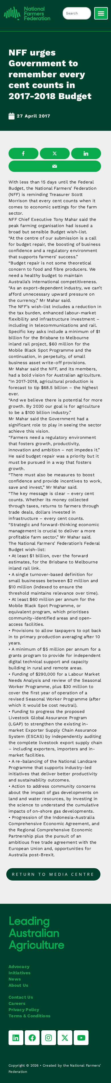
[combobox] (77, 13)
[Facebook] (32, 1037)
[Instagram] (48, 1037)
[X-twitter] (64, 1037)
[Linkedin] (16, 1037)
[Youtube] (81, 1037)
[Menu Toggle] (101, 13)
